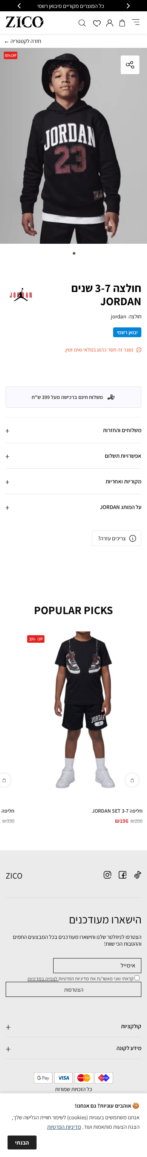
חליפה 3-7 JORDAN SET (117, 810)
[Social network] (137, 875)
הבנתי (22, 1142)
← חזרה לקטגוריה (22, 40)
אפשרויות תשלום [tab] (123, 455)
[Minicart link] (122, 23)
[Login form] (109, 23)
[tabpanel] (73, 148)
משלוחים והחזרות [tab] (122, 430)
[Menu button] (135, 22)
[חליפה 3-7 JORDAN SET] (82, 710)
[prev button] (127, 5)
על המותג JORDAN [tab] (120, 506)
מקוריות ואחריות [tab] (123, 481)
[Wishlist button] (97, 24)
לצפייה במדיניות (43, 978)
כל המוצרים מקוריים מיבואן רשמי (73, 5)
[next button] (19, 5)
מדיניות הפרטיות (64, 1126)
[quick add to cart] (132, 780)
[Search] (82, 23)
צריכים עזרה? (112, 538)
